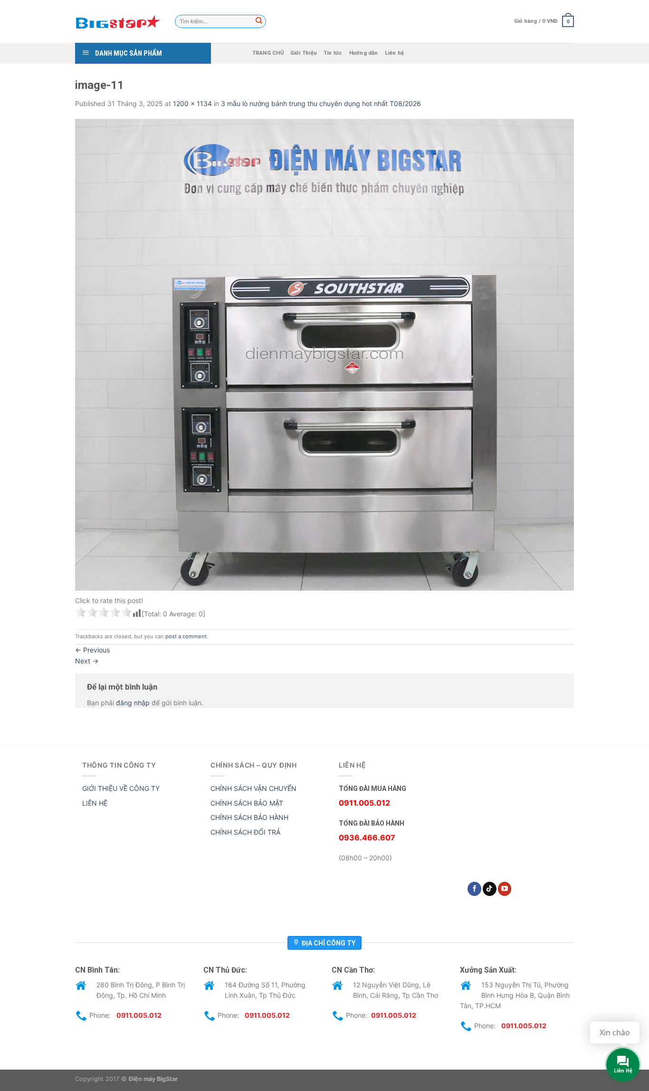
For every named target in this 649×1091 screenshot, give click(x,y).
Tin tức (333, 53)
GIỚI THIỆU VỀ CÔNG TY (121, 788)
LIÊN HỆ (94, 803)
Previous (92, 650)
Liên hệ (394, 53)
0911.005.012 (139, 1015)
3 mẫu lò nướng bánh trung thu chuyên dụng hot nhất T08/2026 (321, 103)
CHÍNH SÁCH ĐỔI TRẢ (245, 832)
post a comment (186, 636)
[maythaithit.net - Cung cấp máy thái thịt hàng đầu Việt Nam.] (118, 21)
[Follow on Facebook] (474, 889)
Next (86, 661)
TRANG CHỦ (268, 53)
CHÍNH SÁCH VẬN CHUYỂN (253, 788)
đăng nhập (133, 703)
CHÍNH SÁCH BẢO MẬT (246, 803)
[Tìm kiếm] (259, 21)
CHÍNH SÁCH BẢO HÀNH (249, 817)
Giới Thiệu (303, 53)
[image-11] (324, 354)
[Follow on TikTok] (489, 889)
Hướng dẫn (363, 53)
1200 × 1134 (192, 103)
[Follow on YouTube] (505, 889)
